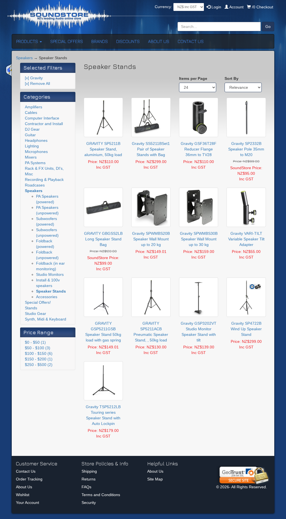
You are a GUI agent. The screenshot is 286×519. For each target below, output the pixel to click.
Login (215, 7)
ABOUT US (158, 41)
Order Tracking (29, 479)
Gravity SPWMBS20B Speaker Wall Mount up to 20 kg (151, 239)
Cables (31, 112)
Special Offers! (38, 302)
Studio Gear (35, 313)
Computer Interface (42, 118)
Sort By (232, 78)
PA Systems (35, 163)
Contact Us (25, 471)
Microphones (36, 151)
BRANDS (99, 41)
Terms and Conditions (101, 494)
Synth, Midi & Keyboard (45, 319)
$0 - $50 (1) (35, 342)
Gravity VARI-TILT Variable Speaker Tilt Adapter (246, 239)
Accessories (46, 297)
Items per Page (193, 78)
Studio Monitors (50, 274)
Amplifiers (33, 107)
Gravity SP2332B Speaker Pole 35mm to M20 (246, 149)
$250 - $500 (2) (39, 364)
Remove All (37, 83)
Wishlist (22, 494)
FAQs (86, 487)
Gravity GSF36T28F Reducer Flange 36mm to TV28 (198, 149)
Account (236, 7)
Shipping (89, 471)
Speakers (24, 58)
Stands (31, 308)
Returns (89, 479)
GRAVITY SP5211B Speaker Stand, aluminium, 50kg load (103, 149)
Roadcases (35, 185)
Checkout (262, 7)
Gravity (34, 78)
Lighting (32, 146)
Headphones (36, 140)
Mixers (31, 157)
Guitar (30, 135)
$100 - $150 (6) (39, 353)
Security (89, 502)
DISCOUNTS (128, 41)
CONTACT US (191, 41)
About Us (24, 487)
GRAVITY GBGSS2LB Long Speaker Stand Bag (103, 239)
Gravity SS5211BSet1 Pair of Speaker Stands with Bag (151, 149)
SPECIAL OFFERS (66, 41)
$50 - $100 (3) (37, 348)
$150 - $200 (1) (39, 359)
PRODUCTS (27, 41)
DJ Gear (32, 129)
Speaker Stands (51, 291)
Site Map (155, 479)
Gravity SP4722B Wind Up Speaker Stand (246, 329)
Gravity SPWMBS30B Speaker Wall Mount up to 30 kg (199, 239)
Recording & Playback (44, 179)
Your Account (27, 502)
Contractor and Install (44, 123)
